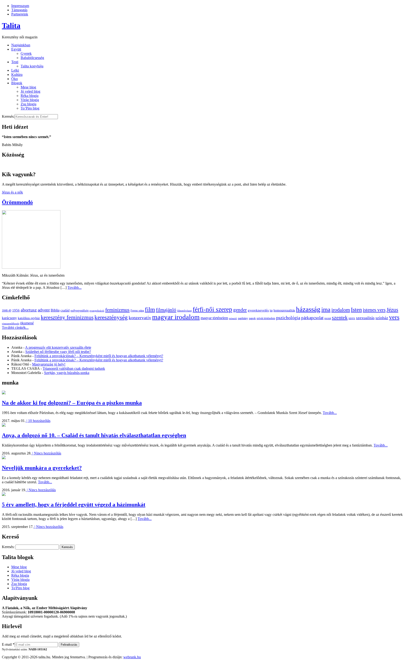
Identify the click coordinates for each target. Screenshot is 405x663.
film (150, 309)
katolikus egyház (29, 318)
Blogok (16, 83)
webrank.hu (132, 657)
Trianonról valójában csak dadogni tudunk (74, 368)
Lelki (15, 70)
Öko (14, 79)
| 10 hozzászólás (38, 421)
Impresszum (20, 6)
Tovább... (75, 287)
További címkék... (15, 328)
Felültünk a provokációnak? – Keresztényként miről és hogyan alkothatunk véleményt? (98, 356)
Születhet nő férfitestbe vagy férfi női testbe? (58, 352)
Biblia (55, 310)
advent (44, 310)
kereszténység (111, 317)
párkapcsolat (312, 317)
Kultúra (16, 75)
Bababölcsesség (32, 58)
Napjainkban (20, 45)
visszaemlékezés (10, 323)
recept (327, 318)
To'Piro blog (20, 588)
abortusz (29, 309)
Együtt (16, 49)
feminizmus (117, 310)
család (65, 310)
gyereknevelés (258, 310)
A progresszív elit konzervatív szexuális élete (58, 347)
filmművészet (184, 310)
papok (252, 318)
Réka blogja (29, 96)
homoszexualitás (284, 310)
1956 (16, 310)
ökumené (27, 323)
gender (240, 310)
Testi (14, 62)
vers (394, 317)
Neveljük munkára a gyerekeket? (42, 468)
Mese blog (28, 87)
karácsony (9, 318)
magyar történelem (214, 318)
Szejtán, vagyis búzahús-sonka (66, 373)
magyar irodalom (176, 317)
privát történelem (266, 318)
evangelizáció (97, 310)
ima (325, 309)
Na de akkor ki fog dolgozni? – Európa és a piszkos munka (72, 403)
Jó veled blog (30, 91)
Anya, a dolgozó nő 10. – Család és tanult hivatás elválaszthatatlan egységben (94, 435)
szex (352, 318)
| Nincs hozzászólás (46, 453)
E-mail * (8, 644)
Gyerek (26, 53)
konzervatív (140, 317)
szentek (340, 317)
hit (271, 310)
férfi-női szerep (212, 309)
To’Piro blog (30, 108)
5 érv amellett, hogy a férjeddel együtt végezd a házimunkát (73, 505)
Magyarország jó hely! (48, 364)
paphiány (243, 318)
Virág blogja (30, 100)
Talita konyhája (32, 66)
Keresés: (8, 116)
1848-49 (6, 310)
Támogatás (19, 10)
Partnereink (19, 14)
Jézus (392, 310)
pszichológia (288, 317)
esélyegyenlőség (80, 310)
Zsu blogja (28, 104)
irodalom (340, 310)
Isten (356, 310)
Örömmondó (17, 202)
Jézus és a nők (12, 192)
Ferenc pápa (137, 310)
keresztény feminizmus (67, 317)
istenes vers (374, 310)
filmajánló (166, 310)
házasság (308, 309)
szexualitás (365, 317)
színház (381, 317)
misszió (233, 318)
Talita (11, 25)
